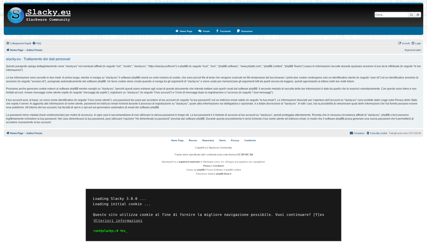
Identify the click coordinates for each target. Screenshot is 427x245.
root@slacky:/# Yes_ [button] (110, 231)
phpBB (200, 170)
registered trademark (189, 162)
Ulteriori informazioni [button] (118, 221)
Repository (208, 140)
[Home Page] (39, 15)
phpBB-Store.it (223, 174)
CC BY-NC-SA (245, 154)
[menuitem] (36, 43)
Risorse (193, 140)
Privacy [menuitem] (235, 140)
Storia (222, 140)
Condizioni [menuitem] (250, 140)
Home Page (177, 140)
